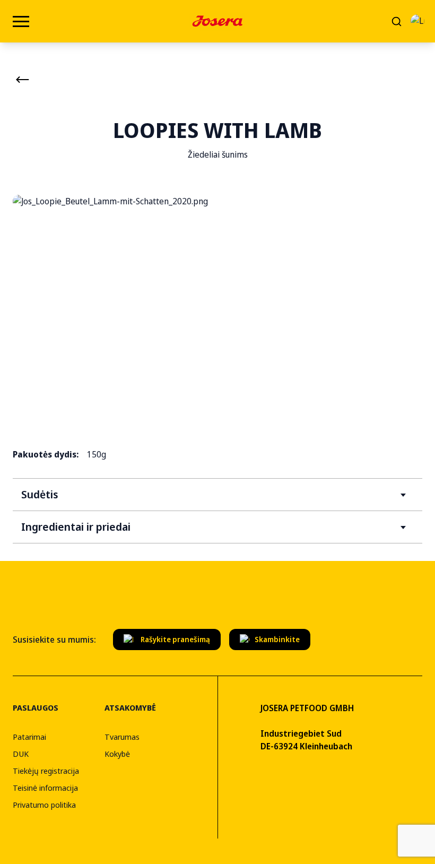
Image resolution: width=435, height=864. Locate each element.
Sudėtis (39, 494)
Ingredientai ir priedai (75, 527)
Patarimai (29, 736)
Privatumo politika (44, 804)
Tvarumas (122, 736)
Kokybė (117, 753)
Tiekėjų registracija (46, 770)
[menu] (21, 21)
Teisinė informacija (45, 787)
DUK (21, 753)
